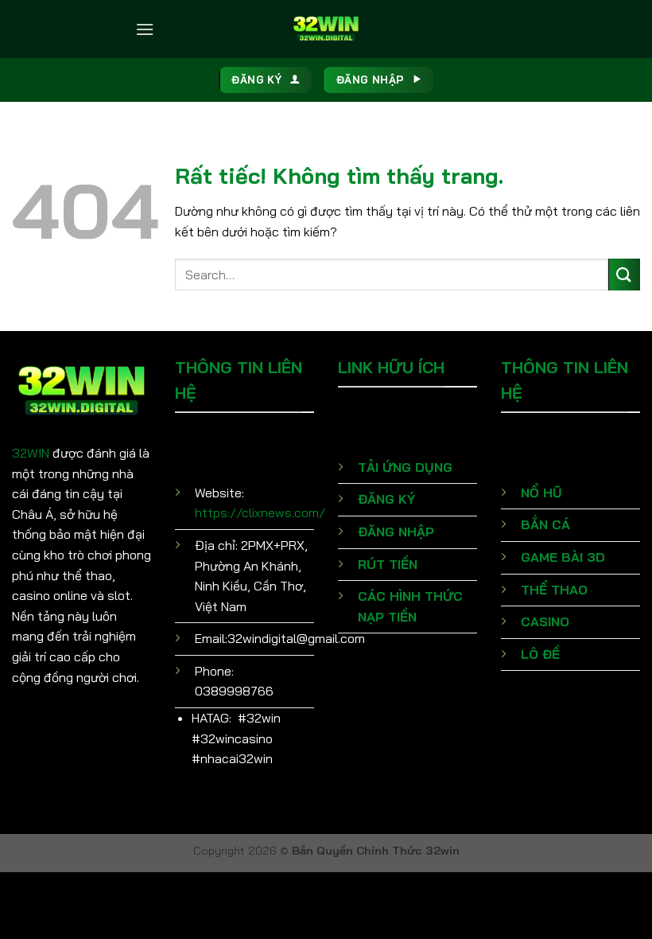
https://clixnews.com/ (260, 512)
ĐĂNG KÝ (386, 499)
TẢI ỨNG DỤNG (405, 467)
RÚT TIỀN (387, 564)
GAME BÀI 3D (563, 557)
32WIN (30, 453)
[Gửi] (624, 274)
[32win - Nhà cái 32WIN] (326, 28)
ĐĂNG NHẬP (396, 532)
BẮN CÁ (545, 524)
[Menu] (144, 29)
